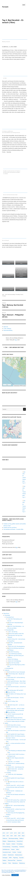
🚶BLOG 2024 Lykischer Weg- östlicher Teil (15, 801)
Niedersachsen (18, 855)
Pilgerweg (15, 857)
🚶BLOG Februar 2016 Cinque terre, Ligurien (15, 719)
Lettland (4, 855)
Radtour (4, 860)
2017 (8, 833)
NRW (10, 857)
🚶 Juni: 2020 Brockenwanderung (14, 653)
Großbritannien (8, 807)
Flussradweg (15, 846)
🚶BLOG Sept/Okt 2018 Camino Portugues (15, 734)
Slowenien (7, 779)
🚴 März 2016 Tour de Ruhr (13, 662)
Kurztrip (19, 852)
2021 (23, 833)
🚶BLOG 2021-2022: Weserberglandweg (16, 646)
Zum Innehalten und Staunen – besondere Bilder (13, 529)
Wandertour (15, 863)
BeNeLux (7, 747)
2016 (4, 833)
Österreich (7, 816)
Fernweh (5, 7)
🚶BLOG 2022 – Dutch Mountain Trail (15, 767)
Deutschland (7, 615)
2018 (11, 833)
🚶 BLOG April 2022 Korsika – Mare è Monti (15, 681)
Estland (13, 844)
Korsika (14, 852)
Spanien (6, 723)
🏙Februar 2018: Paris (10, 692)
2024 (11, 835)
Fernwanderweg (6, 846)
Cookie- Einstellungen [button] (6, 875)
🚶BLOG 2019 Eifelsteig (12, 659)
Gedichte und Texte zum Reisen (10, 527)
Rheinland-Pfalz (11, 860)
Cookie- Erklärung (7, 328)
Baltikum (7, 803)
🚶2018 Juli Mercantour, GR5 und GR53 (14, 690)
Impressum (5, 326)
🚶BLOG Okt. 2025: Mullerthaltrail (14, 774)
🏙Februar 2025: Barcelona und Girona (14, 717)
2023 (8, 835)
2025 (15, 835)
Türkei (6, 798)
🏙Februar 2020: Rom (10, 712)
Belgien (7, 748)
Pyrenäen (21, 857)
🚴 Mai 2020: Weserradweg (13, 651)
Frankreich (7, 670)
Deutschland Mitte (10, 630)
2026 (19, 835)
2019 (15, 833)
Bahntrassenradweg (11, 294)
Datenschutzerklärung (7, 330)
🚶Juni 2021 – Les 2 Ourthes (13, 761)
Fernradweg (17, 294)
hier (16, 339)
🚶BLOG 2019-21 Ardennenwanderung (15, 763)
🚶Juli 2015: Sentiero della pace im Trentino (15, 721)
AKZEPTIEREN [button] (15, 875)
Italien (6, 703)
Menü (24, 4)
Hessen (21, 294)
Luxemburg (8, 772)
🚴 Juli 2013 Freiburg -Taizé (12, 701)
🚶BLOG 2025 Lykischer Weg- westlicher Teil (16, 800)
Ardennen (5, 838)
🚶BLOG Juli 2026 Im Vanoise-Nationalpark (15, 672)
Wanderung (22, 863)
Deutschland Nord (10, 617)
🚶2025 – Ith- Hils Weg (12, 631)
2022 (4, 835)
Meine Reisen (6, 613)
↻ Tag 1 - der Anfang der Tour (14, 347)
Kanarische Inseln (7, 852)
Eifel (4, 844)
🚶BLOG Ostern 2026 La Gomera (13, 725)
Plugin (24, 385)
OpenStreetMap (16, 385)
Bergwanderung (11, 841)
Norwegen (7, 789)
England (8, 844)
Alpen (23, 835)
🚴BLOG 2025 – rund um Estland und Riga (15, 805)
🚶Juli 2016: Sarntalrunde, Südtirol (13, 822)
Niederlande (8, 765)
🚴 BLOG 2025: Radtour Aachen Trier (15, 633)
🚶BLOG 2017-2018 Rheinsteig (14, 661)
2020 (3, 294)
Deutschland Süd (9, 668)
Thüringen (4, 295)
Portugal (6, 776)
